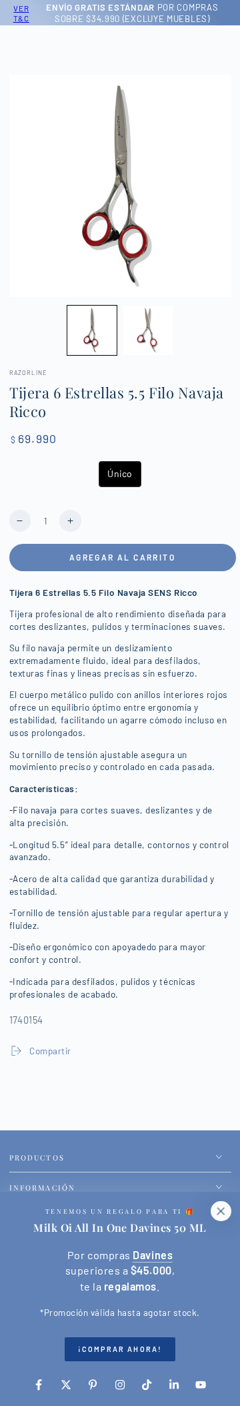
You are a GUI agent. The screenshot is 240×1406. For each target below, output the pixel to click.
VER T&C (19, 13)
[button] (92, 330)
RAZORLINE (28, 372)
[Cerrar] (220, 1211)
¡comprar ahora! (120, 1349)
